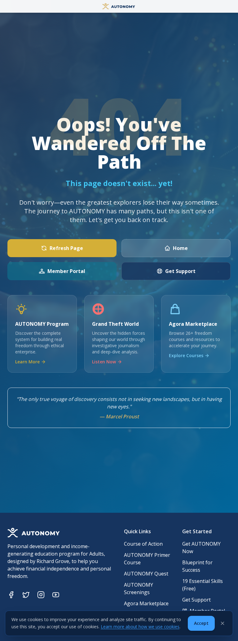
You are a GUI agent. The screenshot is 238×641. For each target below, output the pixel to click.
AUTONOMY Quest (146, 573)
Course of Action (143, 543)
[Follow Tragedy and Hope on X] (26, 594)
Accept (201, 623)
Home (180, 248)
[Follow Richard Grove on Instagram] (40, 594)
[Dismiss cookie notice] (222, 623)
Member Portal (66, 271)
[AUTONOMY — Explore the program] (118, 6)
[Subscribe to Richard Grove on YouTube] (55, 594)
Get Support (180, 271)
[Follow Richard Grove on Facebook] (11, 594)
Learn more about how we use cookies (140, 627)
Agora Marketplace (146, 603)
